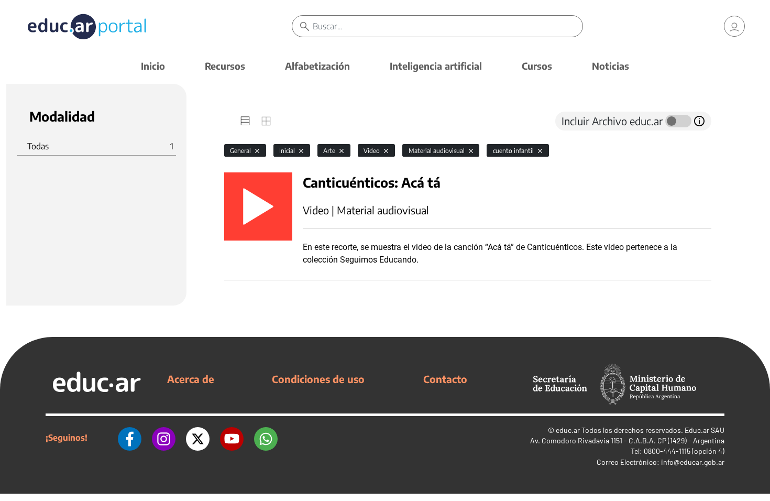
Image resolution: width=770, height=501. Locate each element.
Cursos (537, 66)
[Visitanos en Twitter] (198, 437)
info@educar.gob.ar (692, 462)
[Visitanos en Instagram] (163, 437)
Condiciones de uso (318, 379)
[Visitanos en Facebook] (129, 437)
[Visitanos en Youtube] (232, 437)
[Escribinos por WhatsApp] (266, 437)
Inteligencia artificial (436, 66)
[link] (734, 26)
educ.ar (568, 430)
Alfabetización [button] (317, 66)
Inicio (153, 66)
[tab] (245, 121)
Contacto (445, 379)
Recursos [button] (225, 66)
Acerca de (190, 379)
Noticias (610, 66)
